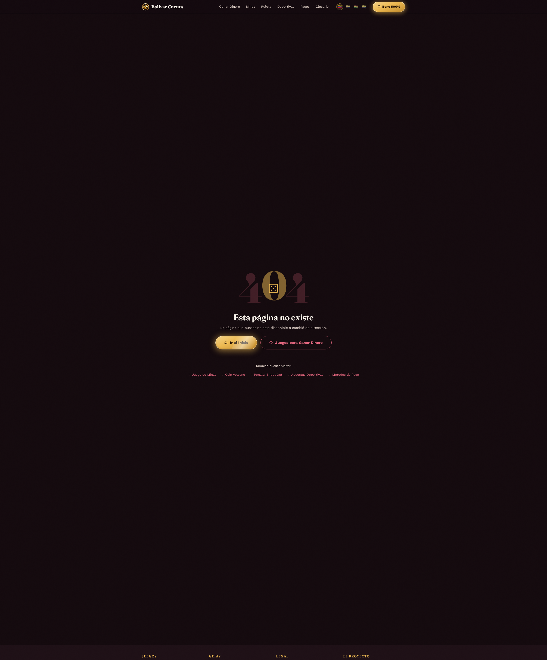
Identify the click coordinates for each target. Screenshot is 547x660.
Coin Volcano (235, 375)
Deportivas (285, 7)
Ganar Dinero (229, 7)
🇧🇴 (356, 7)
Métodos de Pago (345, 375)
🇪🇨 (364, 7)
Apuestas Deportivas (307, 375)
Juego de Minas (204, 375)
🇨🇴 (348, 7)
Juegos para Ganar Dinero (299, 342)
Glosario (322, 7)
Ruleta (266, 7)
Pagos (305, 7)
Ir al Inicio (239, 342)
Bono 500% (391, 7)
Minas (250, 7)
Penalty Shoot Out (268, 375)
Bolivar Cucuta (167, 6)
